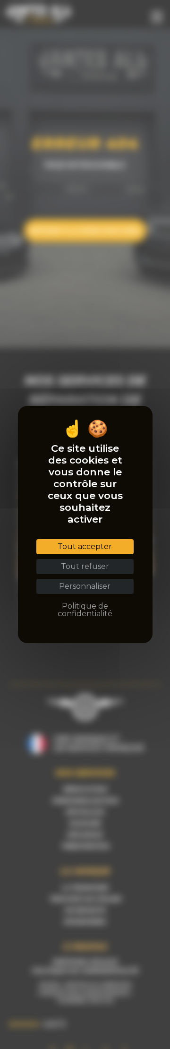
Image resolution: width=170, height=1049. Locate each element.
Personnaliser (84, 586)
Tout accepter (85, 546)
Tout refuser (85, 566)
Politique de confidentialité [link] (85, 610)
